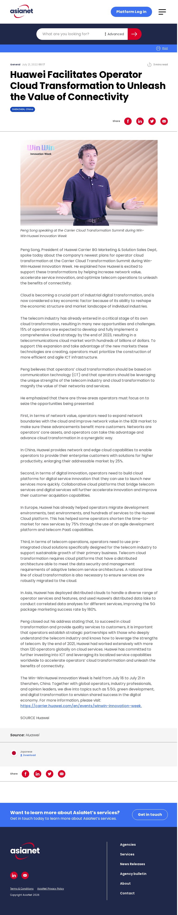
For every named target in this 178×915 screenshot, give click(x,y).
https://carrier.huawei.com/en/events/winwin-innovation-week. (81, 705)
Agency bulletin (133, 873)
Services (127, 854)
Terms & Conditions (22, 888)
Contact (127, 893)
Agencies (128, 844)
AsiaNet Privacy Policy (50, 888)
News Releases (132, 864)
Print (165, 48)
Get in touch (150, 814)
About (125, 883)
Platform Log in (131, 11)
